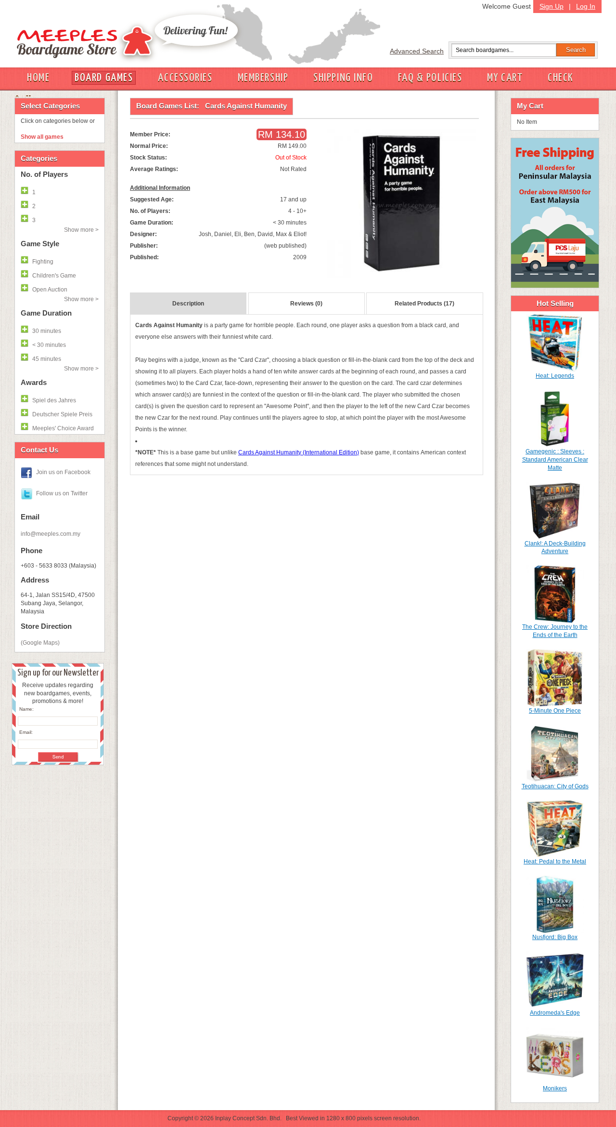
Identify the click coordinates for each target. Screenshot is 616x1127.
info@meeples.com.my (50, 533)
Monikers (555, 1088)
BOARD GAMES (104, 77)
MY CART (505, 77)
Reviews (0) (306, 303)
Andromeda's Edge (555, 1012)
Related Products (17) (424, 303)
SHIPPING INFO (343, 77)
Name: (26, 709)
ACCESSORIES (185, 77)
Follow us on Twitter (62, 493)
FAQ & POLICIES (430, 77)
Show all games (42, 136)
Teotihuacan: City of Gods (555, 786)
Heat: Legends (555, 375)
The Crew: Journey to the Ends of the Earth (555, 630)
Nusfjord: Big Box (555, 937)
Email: (26, 732)
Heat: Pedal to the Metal (555, 861)
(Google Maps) (40, 642)
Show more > (81, 229)
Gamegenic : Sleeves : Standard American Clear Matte (555, 459)
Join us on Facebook (63, 472)
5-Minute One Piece (555, 710)
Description (188, 303)
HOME (38, 77)
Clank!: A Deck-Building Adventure (555, 547)
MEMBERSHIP (263, 77)
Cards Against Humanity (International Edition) (298, 452)
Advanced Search (417, 51)
